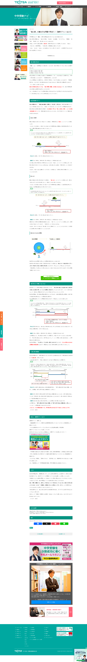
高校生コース (19, 635)
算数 (31, 527)
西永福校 (26, 631)
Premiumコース (19, 637)
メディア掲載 (33, 637)
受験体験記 (33, 629)
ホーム (15, 18)
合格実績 (32, 627)
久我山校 (26, 629)
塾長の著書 (33, 635)
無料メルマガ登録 (51, 602)
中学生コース (19, 633)
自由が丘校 (26, 637)
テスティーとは (20, 6)
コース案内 (39, 6)
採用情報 (46, 631)
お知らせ (46, 627)
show (53, 55)
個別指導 (32, 422)
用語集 (46, 633)
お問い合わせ (47, 635)
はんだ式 (32, 633)
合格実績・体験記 (59, 6)
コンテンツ (68, 6)
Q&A (46, 629)
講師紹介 (29, 6)
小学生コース (19, 631)
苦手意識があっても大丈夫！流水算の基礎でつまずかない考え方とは (41, 512)
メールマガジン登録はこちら (51, 277)
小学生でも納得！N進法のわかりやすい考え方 (38, 513)
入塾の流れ (33, 631)
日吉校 (26, 635)
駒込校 (26, 633)
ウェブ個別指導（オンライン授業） (37, 639)
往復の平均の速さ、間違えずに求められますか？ (38, 511)
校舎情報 (49, 6)
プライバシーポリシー (49, 637)
